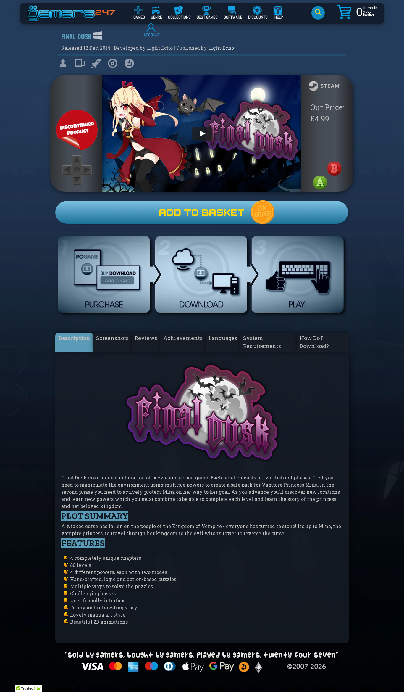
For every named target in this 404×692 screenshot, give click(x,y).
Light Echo (221, 48)
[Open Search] (318, 13)
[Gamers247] (78, 19)
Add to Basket (202, 212)
